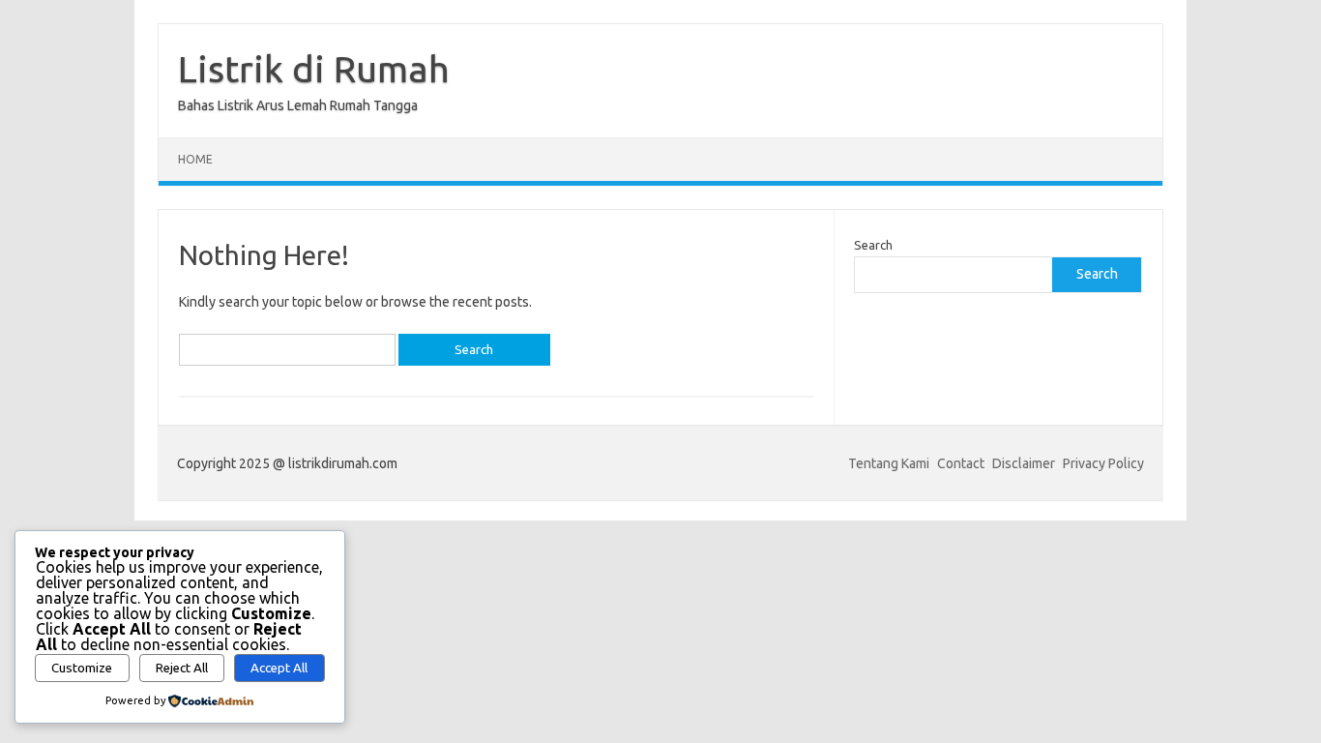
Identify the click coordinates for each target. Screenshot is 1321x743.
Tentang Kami (888, 463)
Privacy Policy (1103, 463)
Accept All (279, 668)
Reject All (182, 668)
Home (195, 159)
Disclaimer (1023, 463)
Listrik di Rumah (314, 68)
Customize (81, 668)
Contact (960, 463)
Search (873, 245)
